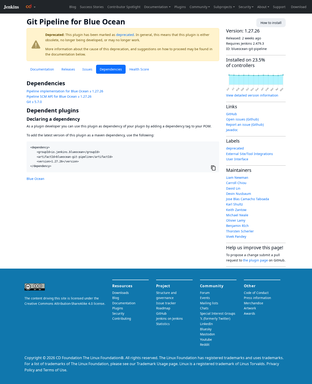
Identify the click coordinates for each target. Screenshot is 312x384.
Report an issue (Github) (245, 124)
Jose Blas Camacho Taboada (247, 199)
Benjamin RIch (237, 225)
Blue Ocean (35, 178)
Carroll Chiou (236, 183)
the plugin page (255, 260)
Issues (87, 69)
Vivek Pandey (236, 236)
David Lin (233, 188)
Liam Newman (237, 177)
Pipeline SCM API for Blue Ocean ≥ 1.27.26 (59, 96)
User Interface (237, 159)
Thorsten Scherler (240, 231)
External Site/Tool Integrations (249, 154)
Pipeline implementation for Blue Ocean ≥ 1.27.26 (65, 91)
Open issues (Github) (242, 119)
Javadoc (232, 130)
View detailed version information (252, 95)
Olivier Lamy (235, 220)
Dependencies (111, 69)
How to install (271, 23)
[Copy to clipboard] (213, 167)
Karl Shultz (234, 204)
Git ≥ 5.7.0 (34, 102)
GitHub (231, 114)
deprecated (125, 34)
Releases (68, 69)
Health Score (139, 69)
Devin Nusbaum (238, 193)
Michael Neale (237, 215)
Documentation (42, 69)
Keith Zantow (236, 210)
